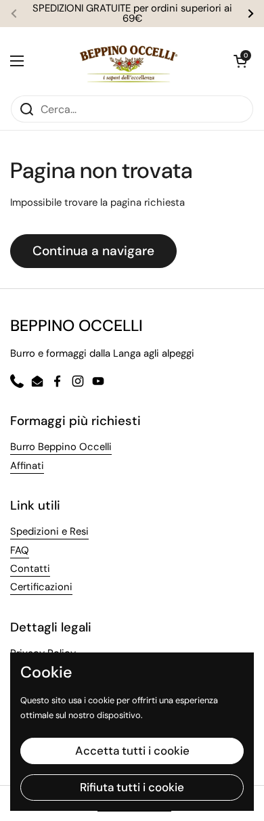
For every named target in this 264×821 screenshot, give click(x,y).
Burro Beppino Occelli (61, 446)
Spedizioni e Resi (49, 531)
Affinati (27, 465)
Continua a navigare (93, 250)
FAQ (19, 550)
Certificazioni (41, 587)
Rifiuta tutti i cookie (132, 787)
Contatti (30, 568)
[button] (240, 60)
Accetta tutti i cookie (132, 750)
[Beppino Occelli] (128, 61)
